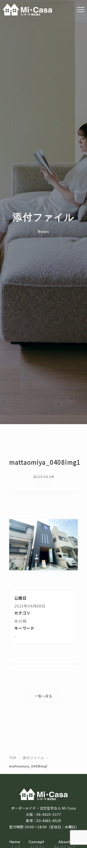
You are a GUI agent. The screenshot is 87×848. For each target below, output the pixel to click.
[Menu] (80, 9)
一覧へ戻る (43, 696)
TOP (12, 758)
